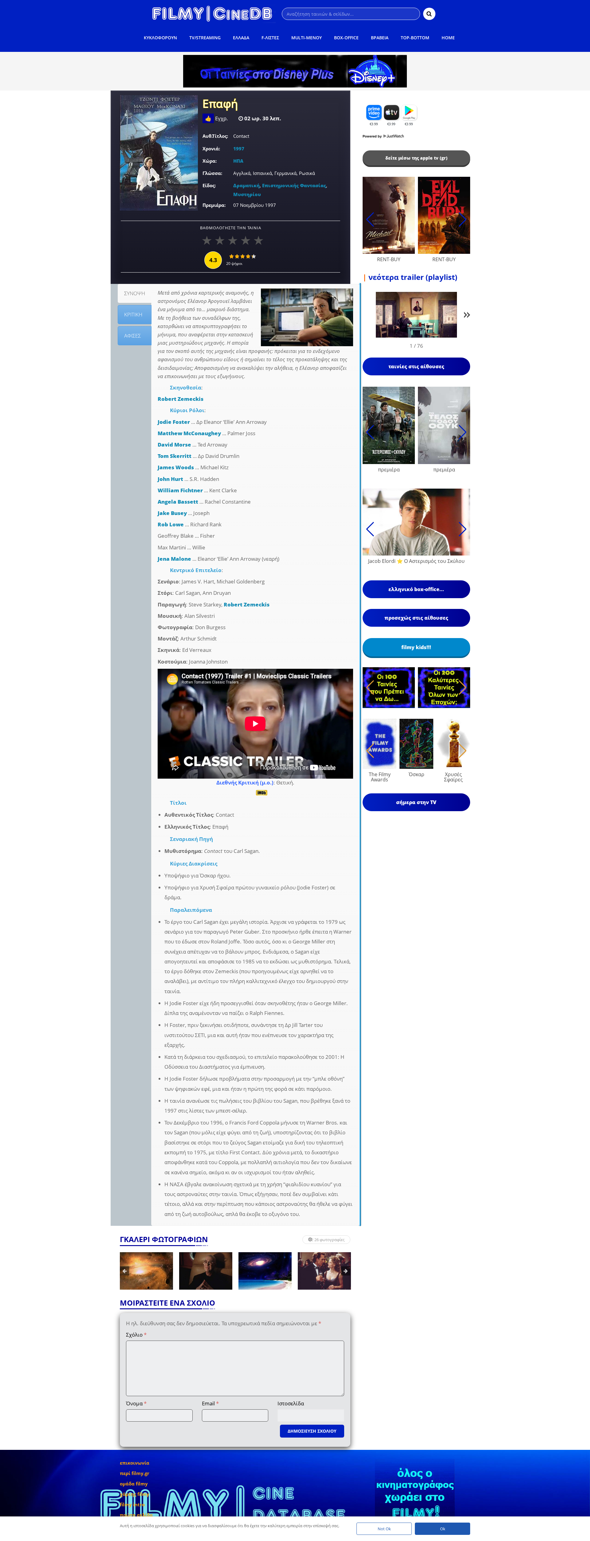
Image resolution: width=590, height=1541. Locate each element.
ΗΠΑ (238, 161)
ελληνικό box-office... (416, 589)
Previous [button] (124, 1271)
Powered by (373, 136)
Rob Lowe (171, 524)
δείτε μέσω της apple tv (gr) (416, 158)
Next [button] (345, 1271)
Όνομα (136, 1403)
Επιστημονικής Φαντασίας (294, 185)
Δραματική (246, 185)
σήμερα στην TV (416, 802)
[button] (467, 316)
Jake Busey (172, 513)
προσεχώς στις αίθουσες (416, 617)
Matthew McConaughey (189, 433)
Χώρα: (210, 161)
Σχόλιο (136, 1334)
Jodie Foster (174, 421)
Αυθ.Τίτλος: (215, 136)
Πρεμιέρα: (214, 205)
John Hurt (170, 478)
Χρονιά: (211, 148)
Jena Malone (174, 558)
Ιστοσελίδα (290, 1403)
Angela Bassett (178, 501)
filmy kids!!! (416, 647)
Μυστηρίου (247, 194)
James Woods (176, 467)
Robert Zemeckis (180, 398)
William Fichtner (180, 490)
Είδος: (209, 185)
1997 (238, 148)
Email (210, 1403)
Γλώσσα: (212, 173)
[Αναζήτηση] (429, 14)
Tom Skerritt (174, 455)
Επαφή (220, 104)
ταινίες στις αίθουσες (416, 366)
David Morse (174, 444)
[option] (146, 1271)
